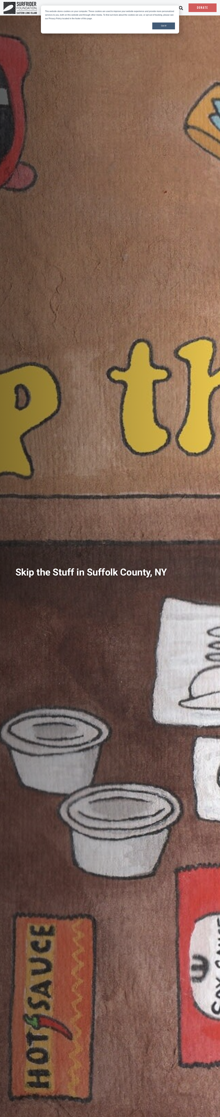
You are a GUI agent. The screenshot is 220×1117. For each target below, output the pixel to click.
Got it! (163, 26)
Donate (202, 8)
